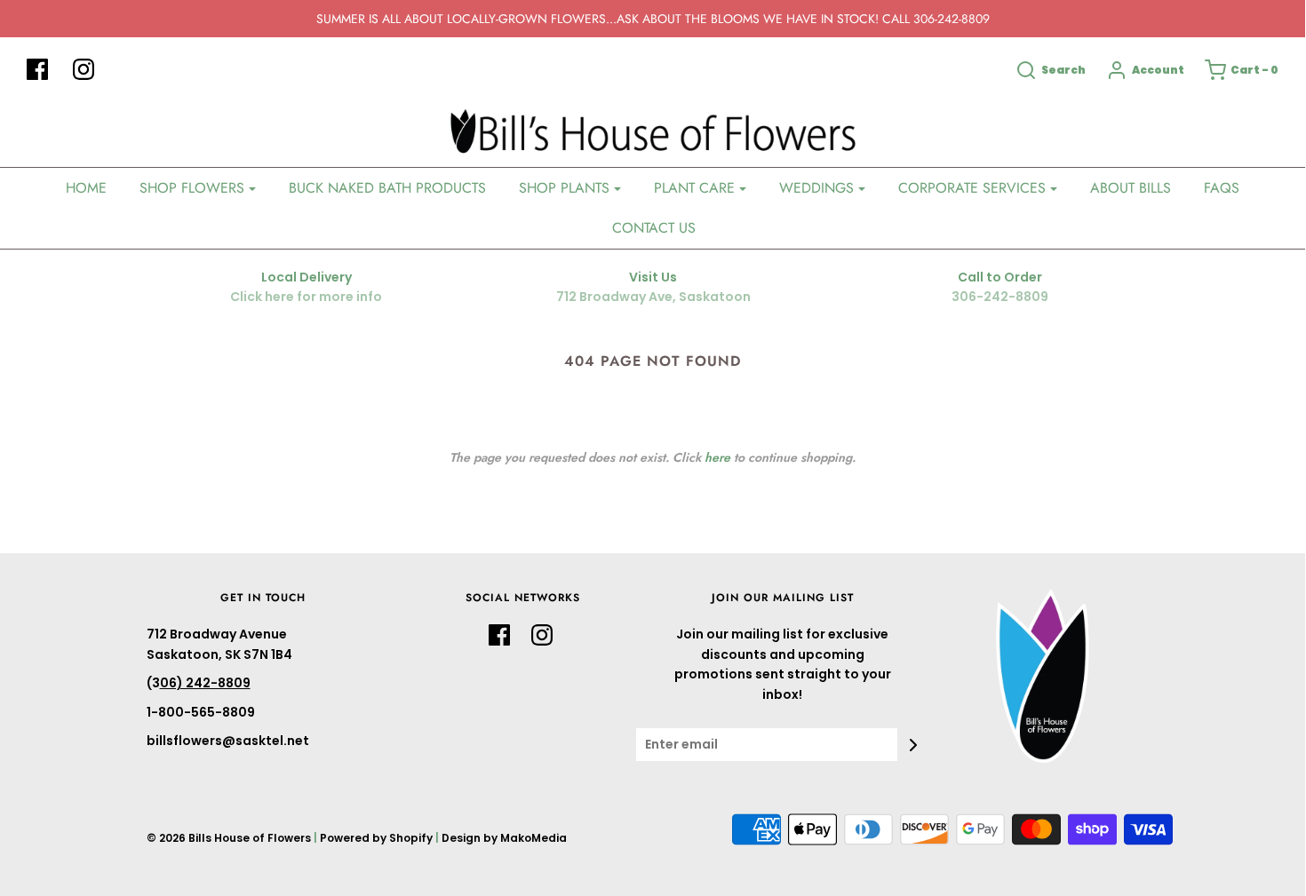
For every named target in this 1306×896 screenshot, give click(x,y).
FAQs (1221, 188)
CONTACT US (654, 228)
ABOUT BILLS (1130, 188)
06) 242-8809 (205, 683)
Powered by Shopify (376, 837)
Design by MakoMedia (504, 837)
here (717, 457)
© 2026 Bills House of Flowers (229, 837)
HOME (86, 188)
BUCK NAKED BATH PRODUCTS (387, 188)
